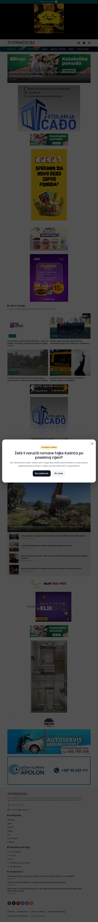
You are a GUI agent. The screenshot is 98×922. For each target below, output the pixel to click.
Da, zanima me (41, 473)
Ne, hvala (58, 473)
